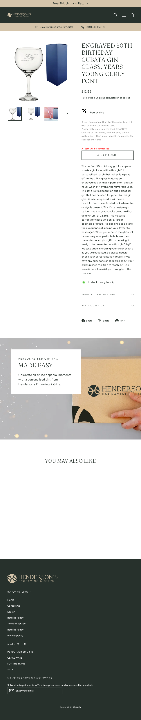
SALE (10, 669)
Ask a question (93, 305)
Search (11, 611)
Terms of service (16, 623)
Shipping (100, 98)
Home (10, 599)
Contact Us (13, 605)
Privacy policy (15, 635)
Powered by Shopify (70, 707)
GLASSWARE (15, 657)
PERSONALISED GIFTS (20, 651)
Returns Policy (15, 617)
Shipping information (98, 294)
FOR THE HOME (16, 663)
